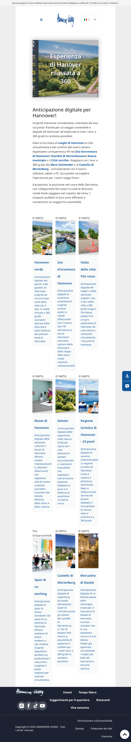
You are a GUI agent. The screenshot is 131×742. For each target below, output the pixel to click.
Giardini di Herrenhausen (68, 156)
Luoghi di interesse (71, 143)
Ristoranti (103, 700)
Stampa (79, 728)
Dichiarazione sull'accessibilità (94, 720)
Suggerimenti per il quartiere (70, 700)
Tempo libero (88, 692)
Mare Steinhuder (61, 165)
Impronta (106, 736)
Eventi (67, 692)
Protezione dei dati (101, 728)
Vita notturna (80, 708)
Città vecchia (60, 160)
